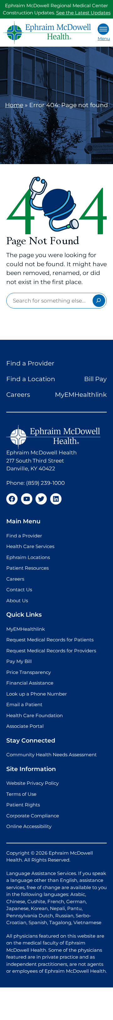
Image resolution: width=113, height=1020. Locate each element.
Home (14, 105)
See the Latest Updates (83, 13)
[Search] (99, 300)
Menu (104, 38)
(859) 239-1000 (45, 483)
